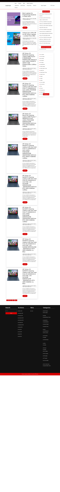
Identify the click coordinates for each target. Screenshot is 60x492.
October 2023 (21, 322)
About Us (34, 5)
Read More (25, 28)
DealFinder (8, 5)
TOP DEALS (42, 94)
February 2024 (21, 313)
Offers (24, 3)
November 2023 (21, 320)
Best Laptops (42, 58)
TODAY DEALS (42, 92)
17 (13, 300)
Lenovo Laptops (42, 82)
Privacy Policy (29, 5)
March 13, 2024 (26, 18)
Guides (45, 315)
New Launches (42, 84)
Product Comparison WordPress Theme (28, 374)
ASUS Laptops (42, 56)
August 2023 (20, 327)
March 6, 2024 (26, 38)
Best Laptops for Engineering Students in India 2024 (29, 14)
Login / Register (43, 5)
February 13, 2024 (26, 68)
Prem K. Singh (32, 18)
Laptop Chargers (42, 66)
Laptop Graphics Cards (43, 68)
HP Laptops (42, 62)
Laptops (41, 76)
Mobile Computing (30, 3)
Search (53, 5)
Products (16, 7)
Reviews (19, 3)
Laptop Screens (42, 74)
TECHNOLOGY (42, 90)
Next (16, 300)
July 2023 (20, 329)
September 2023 (21, 324)
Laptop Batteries (42, 64)
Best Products (23, 5)
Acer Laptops (42, 54)
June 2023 (20, 331)
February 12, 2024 (26, 285)
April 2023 (20, 336)
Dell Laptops (42, 60)
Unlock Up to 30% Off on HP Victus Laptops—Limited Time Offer (29, 34)
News (16, 3)
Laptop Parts (17, 5)
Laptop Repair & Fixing (43, 72)
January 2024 (21, 315)
